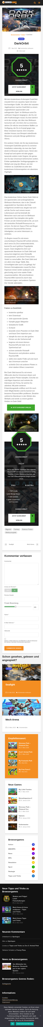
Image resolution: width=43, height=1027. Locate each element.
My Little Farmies (25, 789)
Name (6, 614)
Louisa (4, 945)
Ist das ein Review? (10, 587)
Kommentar (7, 561)
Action (21, 38)
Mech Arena (12, 719)
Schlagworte (6, 984)
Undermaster (23, 824)
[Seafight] (21, 672)
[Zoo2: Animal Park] (12, 754)
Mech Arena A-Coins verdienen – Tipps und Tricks (20, 909)
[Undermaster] (12, 826)
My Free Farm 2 (24, 769)
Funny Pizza (21, 950)
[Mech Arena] (21, 707)
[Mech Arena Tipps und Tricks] (6, 920)
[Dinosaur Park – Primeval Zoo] (12, 745)
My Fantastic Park (25, 761)
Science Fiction (27, 529)
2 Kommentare (23, 727)
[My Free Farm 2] (12, 771)
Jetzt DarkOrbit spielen (22, 407)
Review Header (9, 595)
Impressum (6, 1002)
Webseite (7, 630)
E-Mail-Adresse (9, 622)
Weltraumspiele (11, 532)
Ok (13, 1024)
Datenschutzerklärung (10, 1000)
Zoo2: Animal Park (25, 752)
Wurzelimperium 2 (25, 798)
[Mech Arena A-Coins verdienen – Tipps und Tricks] (6, 909)
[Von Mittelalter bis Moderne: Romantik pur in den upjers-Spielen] (6, 966)
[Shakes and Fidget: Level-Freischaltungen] (6, 898)
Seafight (10, 684)
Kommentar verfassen (26, 48)
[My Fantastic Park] (12, 763)
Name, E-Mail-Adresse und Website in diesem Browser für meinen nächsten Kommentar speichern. (20, 641)
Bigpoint (8, 529)
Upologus (16, 937)
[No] (40, 1016)
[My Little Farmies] (12, 791)
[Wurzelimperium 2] (12, 800)
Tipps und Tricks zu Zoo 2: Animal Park (24, 945)
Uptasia (21, 816)
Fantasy (16, 529)
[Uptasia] (12, 818)
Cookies (5, 998)
